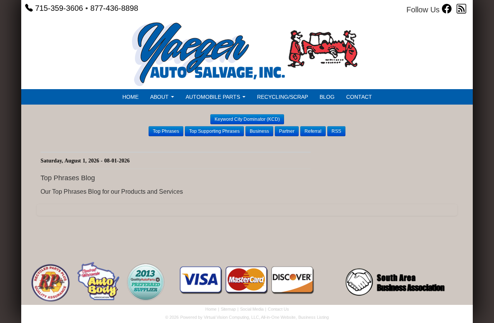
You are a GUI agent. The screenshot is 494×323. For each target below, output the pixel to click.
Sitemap (228, 309)
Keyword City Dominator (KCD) (247, 119)
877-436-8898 (114, 8)
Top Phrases (166, 131)
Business (259, 131)
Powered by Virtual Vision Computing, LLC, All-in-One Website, (238, 317)
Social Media (252, 309)
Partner (286, 131)
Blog (327, 97)
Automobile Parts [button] (214, 97)
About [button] (160, 97)
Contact (359, 97)
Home (130, 97)
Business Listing (313, 317)
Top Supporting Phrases (214, 131)
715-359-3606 (59, 8)
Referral (313, 131)
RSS (336, 131)
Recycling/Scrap (282, 97)
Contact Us (278, 309)
